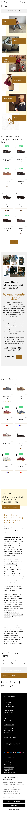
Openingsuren (7, 714)
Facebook (5, 682)
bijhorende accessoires (13, 553)
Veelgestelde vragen (9, 766)
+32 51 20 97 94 (8, 728)
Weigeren (14, 805)
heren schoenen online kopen (13, 537)
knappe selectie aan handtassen (13, 551)
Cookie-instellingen (14, 809)
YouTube (21, 684)
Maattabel (6, 770)
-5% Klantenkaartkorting (10, 765)
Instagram (14, 682)
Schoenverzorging (8, 768)
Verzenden (6, 761)
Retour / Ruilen (8, 763)
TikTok (13, 686)
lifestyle (6, 555)
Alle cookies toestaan (14, 801)
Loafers (13, 242)
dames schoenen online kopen (13, 539)
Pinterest (5, 686)
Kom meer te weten (8, 797)
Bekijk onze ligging (9, 706)
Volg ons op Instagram (11, 507)
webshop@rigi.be (8, 712)
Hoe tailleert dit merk (9, 772)
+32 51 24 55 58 (8, 710)
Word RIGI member (9, 675)
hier (19, 357)
